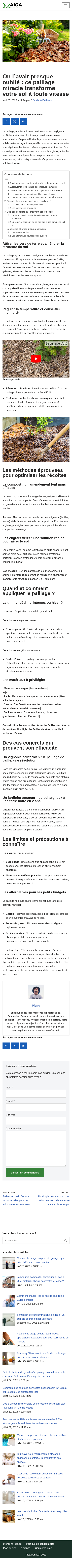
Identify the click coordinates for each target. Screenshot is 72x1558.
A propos (25, 1548)
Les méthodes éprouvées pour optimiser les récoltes (34, 190)
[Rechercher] (65, 1240)
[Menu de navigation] (65, 5)
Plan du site (9, 1548)
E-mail (10, 1101)
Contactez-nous (43, 1548)
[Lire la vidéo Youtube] (36, 359)
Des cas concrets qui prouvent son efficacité (30, 212)
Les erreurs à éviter (20, 232)
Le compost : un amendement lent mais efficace (33, 194)
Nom (9, 1087)
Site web (10, 1114)
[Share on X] (15, 121)
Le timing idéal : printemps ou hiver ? (28, 205)
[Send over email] (23, 121)
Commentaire (14, 1128)
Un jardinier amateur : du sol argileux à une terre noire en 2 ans (38, 224)
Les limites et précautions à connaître (27, 229)
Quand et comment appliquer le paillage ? (29, 201)
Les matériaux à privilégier (24, 208)
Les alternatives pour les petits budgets (29, 236)
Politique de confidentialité (40, 1543)
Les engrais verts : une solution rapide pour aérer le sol (37, 197)
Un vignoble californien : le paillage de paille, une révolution (34, 217)
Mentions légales (12, 1543)
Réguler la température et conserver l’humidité (34, 187)
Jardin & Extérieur (42, 100)
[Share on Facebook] (6, 121)
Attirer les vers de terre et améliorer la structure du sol (38, 183)
